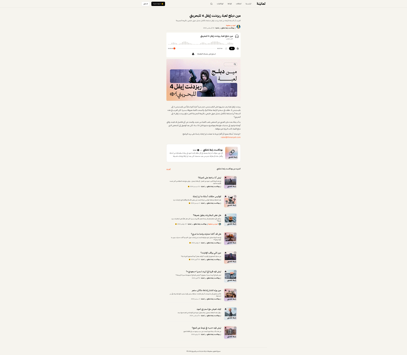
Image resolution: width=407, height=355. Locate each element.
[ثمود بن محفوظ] (220, 224)
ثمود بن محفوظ (213, 224)
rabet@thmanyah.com (231, 137)
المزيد (168, 169)
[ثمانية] (261, 3)
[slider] (174, 48)
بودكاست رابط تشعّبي (227, 28)
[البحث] (211, 3)
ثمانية (217, 28)
